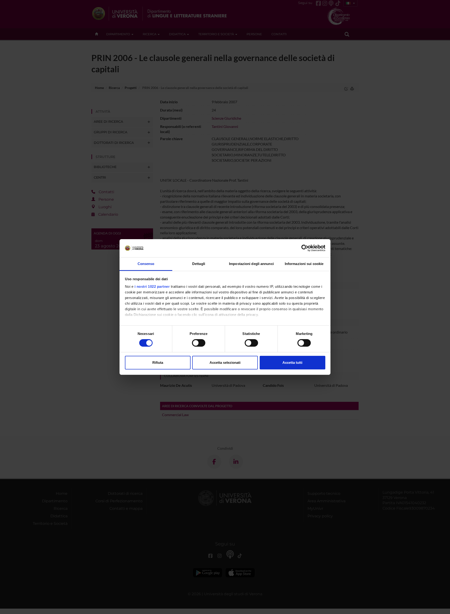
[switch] (198, 343)
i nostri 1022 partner (152, 286)
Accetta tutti (292, 363)
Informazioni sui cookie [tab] (304, 264)
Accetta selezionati (225, 363)
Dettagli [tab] (198, 264)
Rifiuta (157, 363)
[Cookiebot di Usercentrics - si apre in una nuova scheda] (304, 248)
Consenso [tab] (146, 264)
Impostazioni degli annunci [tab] (251, 264)
